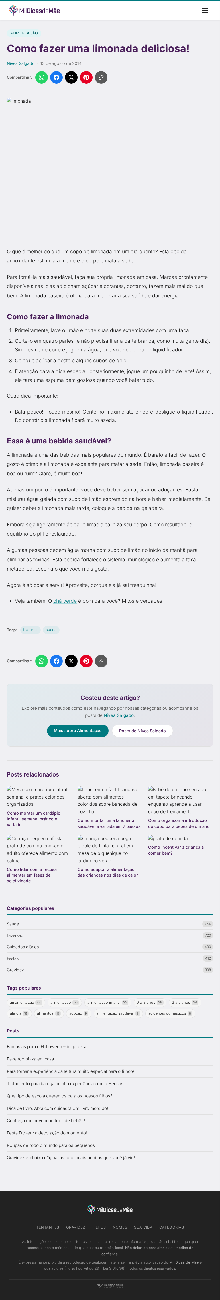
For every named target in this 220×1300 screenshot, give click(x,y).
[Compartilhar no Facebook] (56, 77)
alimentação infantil (107, 1002)
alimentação (64, 1002)
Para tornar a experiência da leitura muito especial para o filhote (71, 1071)
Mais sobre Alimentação (78, 730)
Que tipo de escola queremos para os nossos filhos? (60, 1096)
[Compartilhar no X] (71, 77)
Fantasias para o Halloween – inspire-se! (48, 1046)
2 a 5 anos (184, 1002)
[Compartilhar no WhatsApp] (41, 77)
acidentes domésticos (169, 1013)
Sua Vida (143, 1227)
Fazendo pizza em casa (30, 1059)
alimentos (48, 1013)
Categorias (171, 1227)
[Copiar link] (101, 77)
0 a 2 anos (149, 1002)
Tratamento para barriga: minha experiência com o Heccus (65, 1083)
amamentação (25, 1002)
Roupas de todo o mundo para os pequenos (51, 1145)
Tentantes (47, 1227)
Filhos (99, 1227)
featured (30, 630)
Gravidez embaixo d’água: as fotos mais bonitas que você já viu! (71, 1157)
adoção (78, 1013)
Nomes (120, 1227)
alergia (19, 1013)
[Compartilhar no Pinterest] (86, 77)
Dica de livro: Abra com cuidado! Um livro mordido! (57, 1108)
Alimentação (24, 33)
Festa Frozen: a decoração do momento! (47, 1133)
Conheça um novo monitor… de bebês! (46, 1120)
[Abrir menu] (205, 10)
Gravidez (75, 1227)
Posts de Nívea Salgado (142, 730)
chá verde (65, 601)
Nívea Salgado (21, 63)
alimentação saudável (118, 1013)
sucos (51, 630)
